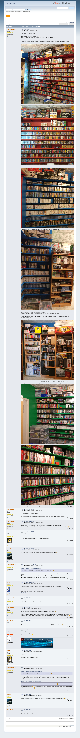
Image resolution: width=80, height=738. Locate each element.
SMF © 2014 (40, 734)
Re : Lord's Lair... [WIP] (29, 509)
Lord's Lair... (26, 29)
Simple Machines (45, 734)
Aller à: (60, 726)
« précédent (68, 22)
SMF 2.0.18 (35, 734)
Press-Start (10, 3)
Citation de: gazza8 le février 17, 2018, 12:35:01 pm (31, 568)
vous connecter (20, 8)
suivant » (72, 22)
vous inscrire (27, 8)
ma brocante (23, 592)
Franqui (9, 532)
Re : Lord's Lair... (27, 597)
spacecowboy (10, 509)
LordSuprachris (11, 29)
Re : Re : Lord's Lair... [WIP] (30, 564)
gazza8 (9, 548)
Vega (8, 582)
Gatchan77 (10, 630)
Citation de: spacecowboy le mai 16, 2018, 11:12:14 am (31, 671)
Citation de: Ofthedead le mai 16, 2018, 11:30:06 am (31, 681)
